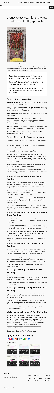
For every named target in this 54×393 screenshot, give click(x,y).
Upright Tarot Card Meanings (20, 335)
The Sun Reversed (29, 326)
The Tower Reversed (29, 324)
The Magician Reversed (23, 315)
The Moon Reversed (18, 326)
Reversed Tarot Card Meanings (21, 331)
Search (1, 5)
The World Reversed (18, 327)
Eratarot (6, 2)
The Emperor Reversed (32, 317)
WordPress (13, 387)
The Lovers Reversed (18, 319)
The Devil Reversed (18, 324)
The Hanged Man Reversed (20, 322)
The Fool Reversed (11, 315)
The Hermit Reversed (18, 321)
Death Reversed (32, 322)
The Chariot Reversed (30, 319)
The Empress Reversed (19, 317)
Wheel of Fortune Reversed (32, 321)
